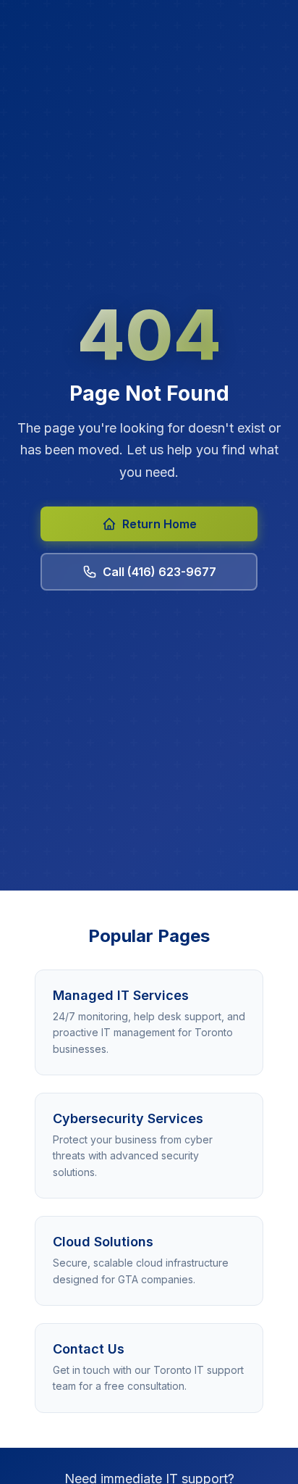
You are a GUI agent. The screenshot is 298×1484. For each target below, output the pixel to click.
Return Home (159, 524)
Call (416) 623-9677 (159, 571)
